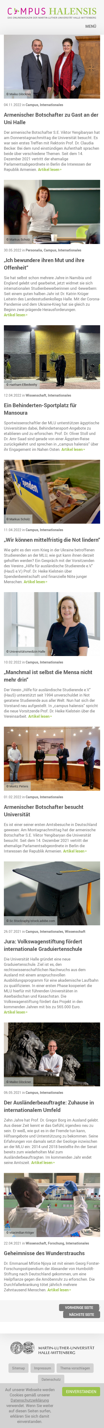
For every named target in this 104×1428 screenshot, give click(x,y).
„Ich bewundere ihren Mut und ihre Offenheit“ (44, 263)
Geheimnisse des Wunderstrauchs (44, 1253)
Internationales (51, 104)
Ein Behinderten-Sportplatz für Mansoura (40, 408)
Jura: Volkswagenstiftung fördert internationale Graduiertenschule (43, 945)
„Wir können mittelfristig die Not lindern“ (52, 539)
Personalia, (35, 250)
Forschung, (57, 1243)
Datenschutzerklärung (30, 1400)
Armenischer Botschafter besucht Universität (43, 810)
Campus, (33, 104)
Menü (90, 26)
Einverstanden (81, 1391)
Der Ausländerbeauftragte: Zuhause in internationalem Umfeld (49, 1106)
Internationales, (52, 931)
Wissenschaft (75, 931)
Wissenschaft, (37, 395)
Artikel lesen (48, 169)
